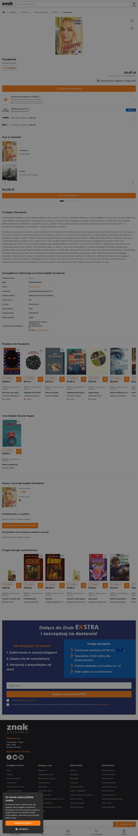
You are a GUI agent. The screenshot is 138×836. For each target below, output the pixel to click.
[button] (22, 829)
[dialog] (23, 812)
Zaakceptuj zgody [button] (22, 823)
